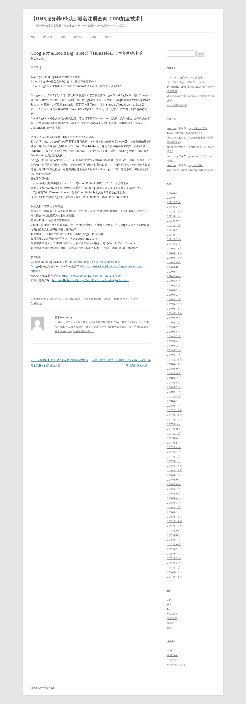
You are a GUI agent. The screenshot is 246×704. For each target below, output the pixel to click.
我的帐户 (78, 36)
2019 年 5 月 (174, 336)
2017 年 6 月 (174, 438)
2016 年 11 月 (174, 470)
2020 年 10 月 (174, 257)
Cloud (107, 298)
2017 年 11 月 (174, 415)
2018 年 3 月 (174, 396)
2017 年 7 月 (174, 433)
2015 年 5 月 (174, 549)
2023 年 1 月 (174, 216)
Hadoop (117, 298)
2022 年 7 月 (174, 225)
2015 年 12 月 (174, 516)
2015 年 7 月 (174, 539)
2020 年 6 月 (174, 276)
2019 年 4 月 (174, 341)
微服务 (171, 623)
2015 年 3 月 (174, 558)
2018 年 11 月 (174, 364)
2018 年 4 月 (174, 392)
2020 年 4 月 (174, 285)
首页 (33, 36)
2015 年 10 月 (174, 526)
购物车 (108, 36)
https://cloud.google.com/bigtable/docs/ (95, 261)
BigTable (96, 298)
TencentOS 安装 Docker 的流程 (185, 77)
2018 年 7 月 (174, 378)
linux (73, 298)
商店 (63, 36)
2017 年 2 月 (174, 456)
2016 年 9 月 (174, 479)
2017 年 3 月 (174, 452)
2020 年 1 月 (174, 299)
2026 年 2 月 (174, 193)
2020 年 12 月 (174, 248)
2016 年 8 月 (174, 484)
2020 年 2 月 (174, 294)
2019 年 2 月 (174, 350)
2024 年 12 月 (174, 211)
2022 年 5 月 (174, 230)
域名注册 (172, 618)
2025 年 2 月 (174, 207)
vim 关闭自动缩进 (177, 105)
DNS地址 (47, 36)
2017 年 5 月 (174, 442)
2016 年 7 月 (174, 489)
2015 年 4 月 (174, 553)
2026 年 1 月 (174, 197)
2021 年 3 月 (174, 239)
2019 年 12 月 (174, 304)
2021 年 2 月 (174, 244)
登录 (169, 650)
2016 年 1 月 (174, 512)
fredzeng (36, 303)
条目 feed (172, 655)
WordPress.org (176, 664)
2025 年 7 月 (174, 202)
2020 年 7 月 (174, 271)
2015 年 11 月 (174, 521)
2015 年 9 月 (174, 530)
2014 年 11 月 (174, 576)
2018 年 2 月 (174, 401)
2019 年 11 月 (174, 308)
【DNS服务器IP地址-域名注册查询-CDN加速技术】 (88, 18)
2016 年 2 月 (174, 507)
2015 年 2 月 (174, 563)
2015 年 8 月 (174, 535)
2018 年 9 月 (174, 368)
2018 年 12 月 (174, 359)
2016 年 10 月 (174, 475)
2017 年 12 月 (174, 410)
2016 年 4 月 (174, 498)
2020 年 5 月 (174, 281)
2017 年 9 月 (174, 424)
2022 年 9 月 (174, 220)
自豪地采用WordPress (42, 687)
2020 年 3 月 (174, 290)
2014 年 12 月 (174, 572)
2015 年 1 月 (174, 567)
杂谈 (169, 627)
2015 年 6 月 (174, 544)
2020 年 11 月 (174, 253)
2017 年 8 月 (174, 428)
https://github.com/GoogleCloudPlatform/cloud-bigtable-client (90, 280)
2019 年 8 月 (174, 322)
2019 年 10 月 (174, 313)
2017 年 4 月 (174, 447)
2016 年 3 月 (174, 502)
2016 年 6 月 (174, 493)
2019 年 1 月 (174, 355)
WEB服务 (172, 613)
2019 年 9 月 (174, 318)
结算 (93, 36)
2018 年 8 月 (174, 373)
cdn (169, 600)
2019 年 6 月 (174, 331)
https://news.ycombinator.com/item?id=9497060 (91, 275)
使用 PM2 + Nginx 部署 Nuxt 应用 (185, 82)
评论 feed (172, 660)
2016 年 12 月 (174, 465)
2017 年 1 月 (174, 461)
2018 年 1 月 (174, 405)
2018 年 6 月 (174, 382)
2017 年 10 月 (174, 419)
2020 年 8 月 (174, 267)
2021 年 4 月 (174, 234)
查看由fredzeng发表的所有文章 (74, 331)
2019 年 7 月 (174, 327)
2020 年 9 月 (174, 262)
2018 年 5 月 (174, 387)
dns (169, 604)
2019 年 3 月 (174, 345)
